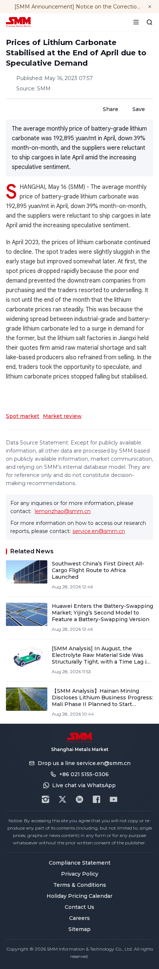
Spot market (22, 416)
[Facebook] (96, 799)
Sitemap (79, 929)
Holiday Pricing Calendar (79, 896)
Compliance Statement (80, 862)
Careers (79, 918)
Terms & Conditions (79, 885)
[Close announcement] (149, 6)
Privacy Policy (79, 874)
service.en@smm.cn (98, 531)
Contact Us (79, 907)
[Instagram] (45, 799)
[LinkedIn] (79, 799)
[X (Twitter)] (62, 799)
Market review (62, 416)
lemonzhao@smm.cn (63, 511)
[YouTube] (113, 799)
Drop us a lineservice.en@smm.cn (84, 763)
